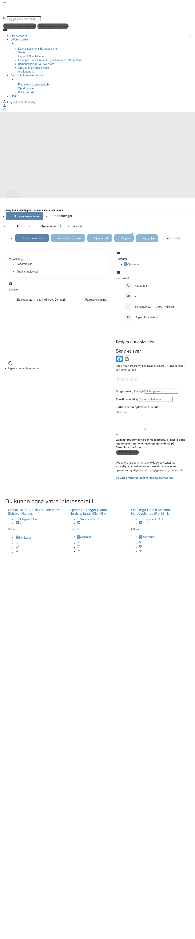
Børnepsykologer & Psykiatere (36, 64)
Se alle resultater (21, 26)
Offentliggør (127, 452)
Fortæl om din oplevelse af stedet (137, 407)
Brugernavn (130, 391)
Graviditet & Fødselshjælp (33, 67)
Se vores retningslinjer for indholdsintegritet (145, 478)
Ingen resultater (54, 26)
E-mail (127, 399)
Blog (13, 96)
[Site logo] (16, 10)
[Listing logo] (13, 197)
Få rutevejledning (95, 299)
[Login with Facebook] (119, 359)
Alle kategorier (19, 35)
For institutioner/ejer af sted (27, 75)
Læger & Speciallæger (31, 56)
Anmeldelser (51, 226)
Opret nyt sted (26, 88)
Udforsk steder (19, 39)
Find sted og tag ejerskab (33, 84)
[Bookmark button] (17, 548)
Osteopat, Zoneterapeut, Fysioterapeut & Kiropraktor (50, 60)
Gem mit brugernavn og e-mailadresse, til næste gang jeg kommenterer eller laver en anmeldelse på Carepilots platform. (150, 443)
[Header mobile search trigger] (4, 110)
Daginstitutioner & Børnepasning (37, 48)
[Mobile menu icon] (97, 2)
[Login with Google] (127, 359)
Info (19, 226)
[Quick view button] (17, 543)
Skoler (22, 52)
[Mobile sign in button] (4, 106)
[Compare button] (17, 552)
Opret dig (29, 102)
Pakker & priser (27, 92)
